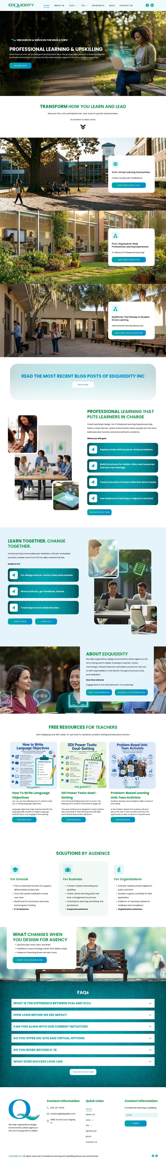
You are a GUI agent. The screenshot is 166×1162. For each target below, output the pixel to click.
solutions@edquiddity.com (62, 1113)
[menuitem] (46, 5)
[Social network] (147, 5)
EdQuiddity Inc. (15, 1156)
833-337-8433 (57, 1107)
